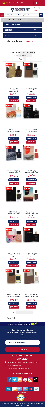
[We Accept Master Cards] (30, 389)
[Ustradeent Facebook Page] (9, 380)
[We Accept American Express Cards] (8, 389)
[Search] (41, 15)
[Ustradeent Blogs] (19, 380)
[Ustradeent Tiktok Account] (35, 380)
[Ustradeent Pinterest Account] (25, 380)
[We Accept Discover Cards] (14, 389)
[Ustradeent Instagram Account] (30, 380)
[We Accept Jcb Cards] (25, 389)
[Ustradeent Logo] (20, 9)
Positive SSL (22, 392)
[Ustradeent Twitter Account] (14, 380)
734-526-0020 (18, 3)
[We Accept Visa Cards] (36, 389)
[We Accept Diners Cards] (19, 389)
